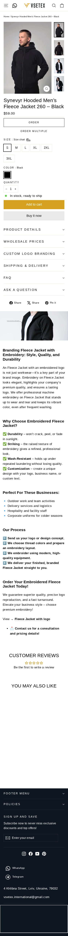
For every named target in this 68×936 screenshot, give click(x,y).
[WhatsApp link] (14, 5)
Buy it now (34, 216)
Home (6, 16)
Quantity (11, 182)
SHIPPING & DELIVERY (26, 265)
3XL (9, 158)
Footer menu (17, 793)
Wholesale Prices (24, 241)
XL (35, 147)
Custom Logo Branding (29, 253)
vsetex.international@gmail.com (27, 897)
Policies (12, 804)
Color (13, 167)
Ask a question (21, 290)
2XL (46, 147)
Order (34, 122)
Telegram (18, 876)
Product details (22, 229)
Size (15, 139)
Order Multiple (34, 131)
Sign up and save (21, 816)
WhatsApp (18, 867)
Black (7, 175)
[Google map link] (34, 919)
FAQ (7, 277)
